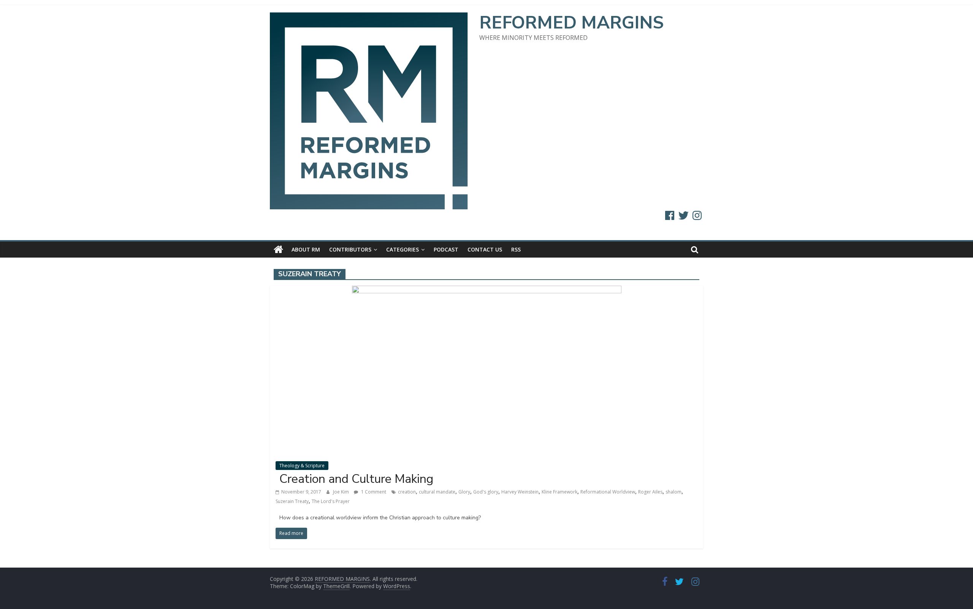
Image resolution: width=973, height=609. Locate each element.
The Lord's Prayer (331, 501)
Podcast (446, 249)
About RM (306, 249)
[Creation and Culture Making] (486, 290)
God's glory (485, 492)
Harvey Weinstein (520, 492)
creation (407, 492)
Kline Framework (559, 492)
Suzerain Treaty (292, 501)
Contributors (350, 249)
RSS (516, 249)
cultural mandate (437, 492)
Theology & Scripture (302, 465)
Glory (464, 492)
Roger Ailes (650, 492)
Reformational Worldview (607, 492)
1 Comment (373, 492)
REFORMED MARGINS (571, 23)
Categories (402, 249)
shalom (673, 492)
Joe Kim (341, 492)
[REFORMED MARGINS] (278, 250)
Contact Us (484, 249)
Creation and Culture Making (356, 479)
